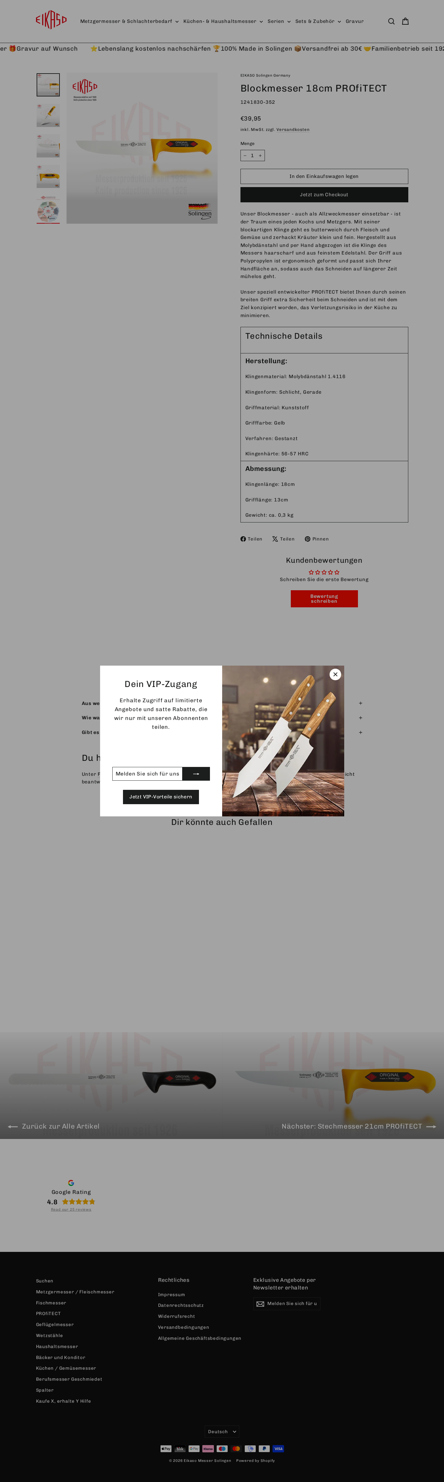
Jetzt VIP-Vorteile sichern (160, 797)
